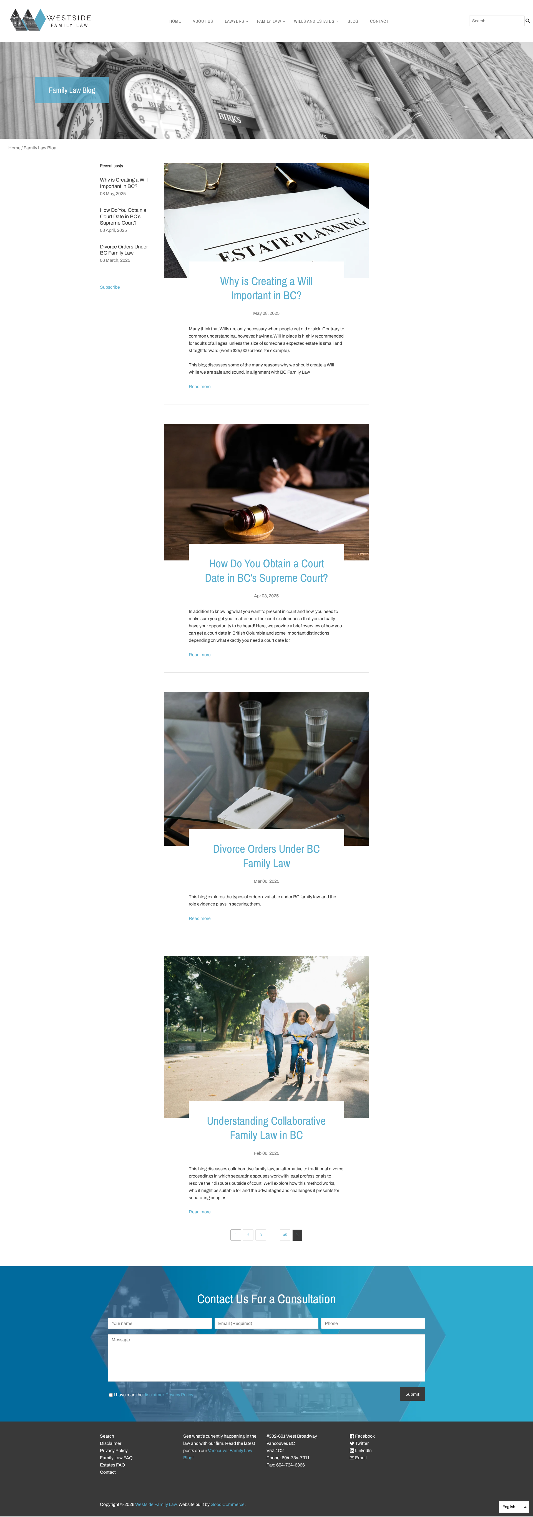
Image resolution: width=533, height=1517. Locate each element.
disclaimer (154, 1394)
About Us (203, 21)
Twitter (361, 1443)
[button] (514, 1507)
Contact (379, 21)
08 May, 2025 (113, 193)
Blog (353, 21)
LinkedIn (363, 1450)
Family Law (269, 21)
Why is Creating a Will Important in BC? (266, 288)
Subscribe (110, 287)
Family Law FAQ (116, 1457)
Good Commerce (227, 1504)
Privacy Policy (179, 1394)
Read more (200, 386)
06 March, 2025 (115, 260)
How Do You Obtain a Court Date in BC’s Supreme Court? (123, 216)
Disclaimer (110, 1443)
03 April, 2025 (113, 230)
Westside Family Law (156, 1504)
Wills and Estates (314, 21)
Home (175, 21)
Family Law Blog (40, 147)
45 (285, 1235)
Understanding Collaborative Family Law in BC (266, 1128)
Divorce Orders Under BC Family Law (266, 856)
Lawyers (234, 21)
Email (360, 1457)
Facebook (364, 1436)
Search (107, 1436)
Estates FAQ (112, 1465)
